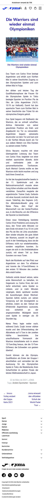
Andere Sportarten (20, 383)
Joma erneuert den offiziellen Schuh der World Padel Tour (34, 399)
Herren (4, 421)
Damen (4, 427)
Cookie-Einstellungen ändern (11, 497)
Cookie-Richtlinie (7, 494)
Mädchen (5, 430)
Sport (4, 418)
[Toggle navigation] (40, 8)
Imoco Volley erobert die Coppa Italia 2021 (9, 397)
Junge (4, 424)
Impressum (6, 488)
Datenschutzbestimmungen (11, 491)
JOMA (31, 380)
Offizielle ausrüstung (10, 433)
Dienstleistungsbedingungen (11, 485)
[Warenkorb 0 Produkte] (35, 8)
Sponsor (33, 383)
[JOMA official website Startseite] (9, 8)
